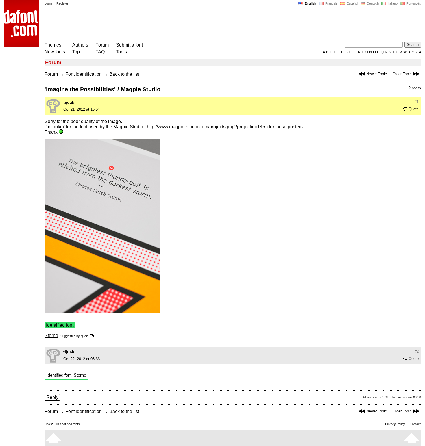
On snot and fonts (67, 424)
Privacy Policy (395, 424)
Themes (53, 44)
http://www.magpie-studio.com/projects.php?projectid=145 (206, 126)
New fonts (55, 51)
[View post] (93, 336)
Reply (52, 397)
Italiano (392, 3)
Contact (415, 424)
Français (331, 3)
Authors (80, 44)
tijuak (68, 102)
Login (48, 3)
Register (62, 3)
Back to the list (124, 74)
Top (76, 51)
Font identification (83, 74)
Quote (414, 109)
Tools (121, 51)
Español (352, 3)
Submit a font (129, 44)
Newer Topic (376, 74)
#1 (417, 102)
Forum (102, 44)
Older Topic (402, 74)
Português (413, 3)
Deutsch (372, 3)
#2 (417, 351)
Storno (51, 335)
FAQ (100, 51)
